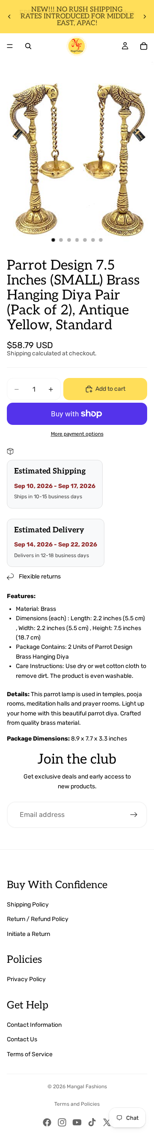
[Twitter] (107, 1122)
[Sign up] (134, 815)
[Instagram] (62, 1122)
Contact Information (34, 1025)
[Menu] (10, 46)
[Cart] (143, 46)
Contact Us (22, 1039)
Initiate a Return (28, 934)
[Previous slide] (9, 16)
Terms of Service (30, 1054)
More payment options (77, 434)
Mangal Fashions (87, 1087)
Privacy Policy (26, 979)
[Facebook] (47, 1122)
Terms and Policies (77, 1104)
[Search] (28, 46)
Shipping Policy (28, 904)
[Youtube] (77, 1122)
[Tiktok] (92, 1122)
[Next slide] (144, 16)
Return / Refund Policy (37, 919)
